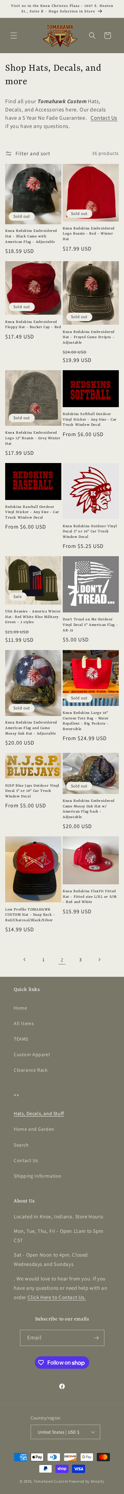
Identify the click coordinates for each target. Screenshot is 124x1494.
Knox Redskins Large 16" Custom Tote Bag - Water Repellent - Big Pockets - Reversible (86, 721)
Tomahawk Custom (51, 1481)
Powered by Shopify (86, 1481)
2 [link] (62, 959)
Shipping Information (38, 1176)
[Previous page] (24, 959)
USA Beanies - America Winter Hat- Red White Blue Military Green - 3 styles (33, 616)
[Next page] (99, 959)
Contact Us (104, 117)
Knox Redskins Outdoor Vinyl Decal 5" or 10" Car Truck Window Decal (90, 531)
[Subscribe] (96, 1338)
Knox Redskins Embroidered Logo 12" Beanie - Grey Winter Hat (32, 438)
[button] (13, 35)
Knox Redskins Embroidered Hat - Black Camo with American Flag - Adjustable (31, 236)
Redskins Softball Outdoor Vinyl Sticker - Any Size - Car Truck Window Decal (90, 419)
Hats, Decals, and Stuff (39, 1113)
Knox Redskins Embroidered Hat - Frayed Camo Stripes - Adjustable (89, 337)
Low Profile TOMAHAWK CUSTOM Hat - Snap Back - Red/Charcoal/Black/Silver (30, 914)
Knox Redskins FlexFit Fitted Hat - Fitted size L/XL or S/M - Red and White (89, 896)
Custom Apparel (32, 1054)
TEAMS (21, 1039)
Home (20, 1008)
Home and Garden (34, 1129)
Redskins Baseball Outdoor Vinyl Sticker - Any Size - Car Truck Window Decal (32, 512)
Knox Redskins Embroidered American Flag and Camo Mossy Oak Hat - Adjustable (31, 727)
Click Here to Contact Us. (57, 1297)
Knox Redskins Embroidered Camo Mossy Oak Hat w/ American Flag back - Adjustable (89, 809)
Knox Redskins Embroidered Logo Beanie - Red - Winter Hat (89, 233)
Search (21, 1145)
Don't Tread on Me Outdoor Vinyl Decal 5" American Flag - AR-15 (90, 624)
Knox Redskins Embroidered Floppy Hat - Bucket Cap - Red (33, 325)
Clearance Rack (31, 1070)
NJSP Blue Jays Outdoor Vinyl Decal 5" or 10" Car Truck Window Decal (32, 791)
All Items (24, 1023)
